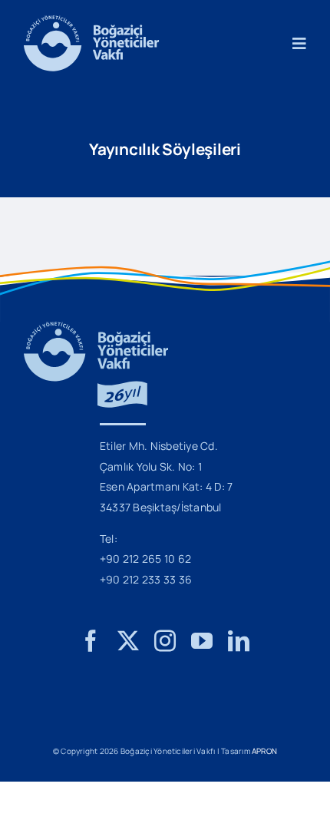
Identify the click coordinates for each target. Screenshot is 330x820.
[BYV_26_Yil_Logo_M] (96, 327)
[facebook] (90, 641)
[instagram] (165, 641)
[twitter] (128, 641)
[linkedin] (238, 641)
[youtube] (202, 641)
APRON (264, 751)
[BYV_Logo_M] (91, 21)
